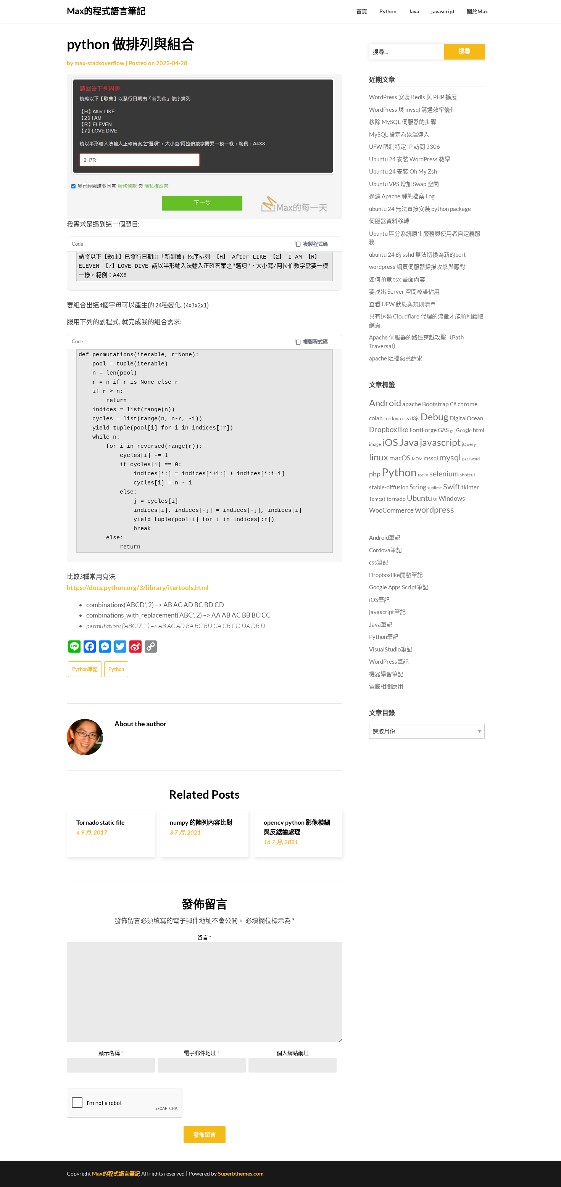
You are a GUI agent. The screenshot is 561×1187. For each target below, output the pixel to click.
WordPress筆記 (389, 661)
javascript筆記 (387, 611)
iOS (390, 442)
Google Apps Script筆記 (398, 587)
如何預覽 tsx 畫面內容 (397, 279)
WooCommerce (391, 510)
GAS (443, 429)
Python (388, 11)
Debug (434, 416)
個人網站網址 (293, 1053)
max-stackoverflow (99, 63)
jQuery (469, 444)
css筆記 (379, 562)
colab (375, 418)
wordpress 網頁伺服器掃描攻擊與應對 (417, 266)
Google (464, 430)
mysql (450, 457)
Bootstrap (435, 403)
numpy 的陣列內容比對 (201, 822)
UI (435, 499)
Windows (451, 498)
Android (385, 402)
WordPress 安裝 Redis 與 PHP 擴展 (413, 96)
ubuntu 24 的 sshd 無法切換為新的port (417, 254)
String (417, 487)
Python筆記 (85, 669)
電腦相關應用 (386, 686)
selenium (444, 473)
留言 (204, 937)
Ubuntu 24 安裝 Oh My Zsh (403, 171)
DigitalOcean (466, 418)
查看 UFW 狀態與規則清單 (402, 304)
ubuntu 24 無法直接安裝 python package (420, 208)
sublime (434, 487)
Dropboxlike (388, 429)
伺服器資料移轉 (389, 220)
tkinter (470, 487)
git (452, 430)
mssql (431, 458)
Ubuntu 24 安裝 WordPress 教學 (409, 159)
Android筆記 (384, 537)
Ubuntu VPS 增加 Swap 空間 (404, 183)
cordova (392, 418)
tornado (396, 498)
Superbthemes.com (241, 1173)
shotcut (467, 475)
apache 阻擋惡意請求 (395, 358)
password (471, 458)
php (374, 474)
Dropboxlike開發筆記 (396, 574)
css (405, 418)
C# (453, 404)
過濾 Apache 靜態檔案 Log (402, 196)
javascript (443, 11)
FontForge (423, 429)
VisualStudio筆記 (390, 649)
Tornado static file (100, 822)
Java (414, 11)
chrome (467, 403)
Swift (451, 486)
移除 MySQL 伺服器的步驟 (402, 121)
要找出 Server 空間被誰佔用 (404, 291)
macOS (400, 458)
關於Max (477, 11)
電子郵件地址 (201, 1053)
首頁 (361, 11)
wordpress (434, 509)
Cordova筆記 (385, 550)
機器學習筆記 (386, 674)
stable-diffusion (388, 487)
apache (411, 403)
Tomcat (377, 499)
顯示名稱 (110, 1053)
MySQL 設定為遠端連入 (399, 134)
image (375, 444)
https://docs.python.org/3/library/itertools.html (138, 588)
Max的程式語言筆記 (106, 10)
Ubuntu (419, 497)
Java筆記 (380, 624)
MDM (417, 458)
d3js (414, 418)
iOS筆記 (379, 599)
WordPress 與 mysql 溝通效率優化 (412, 109)
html (478, 429)
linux (378, 456)
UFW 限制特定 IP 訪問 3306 (404, 146)
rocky (423, 474)
